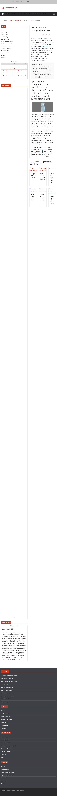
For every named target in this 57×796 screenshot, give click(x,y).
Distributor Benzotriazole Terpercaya (52, 178)
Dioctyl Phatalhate (45, 149)
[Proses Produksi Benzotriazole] (52, 189)
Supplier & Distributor (15, 20)
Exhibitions (35, 14)
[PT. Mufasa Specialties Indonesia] (2, 14)
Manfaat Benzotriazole (42, 197)
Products (27, 14)
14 (18, 70)
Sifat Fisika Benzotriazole (33, 197)
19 (10, 73)
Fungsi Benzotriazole (33, 175)
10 (3, 70)
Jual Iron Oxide (8, 629)
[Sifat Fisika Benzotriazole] (33, 189)
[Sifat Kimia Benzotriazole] (42, 168)
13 (14, 70)
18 (6, 73)
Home (7, 14)
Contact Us (43, 14)
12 (10, 70)
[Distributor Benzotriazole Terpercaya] (52, 168)
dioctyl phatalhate (46, 46)
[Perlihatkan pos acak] (54, 14)
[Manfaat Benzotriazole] (42, 189)
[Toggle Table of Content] (51, 64)
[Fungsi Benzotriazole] (33, 168)
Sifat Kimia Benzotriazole (42, 176)
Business (20, 14)
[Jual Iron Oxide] (14, 626)
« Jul (14, 81)
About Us (13, 14)
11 (6, 70)
